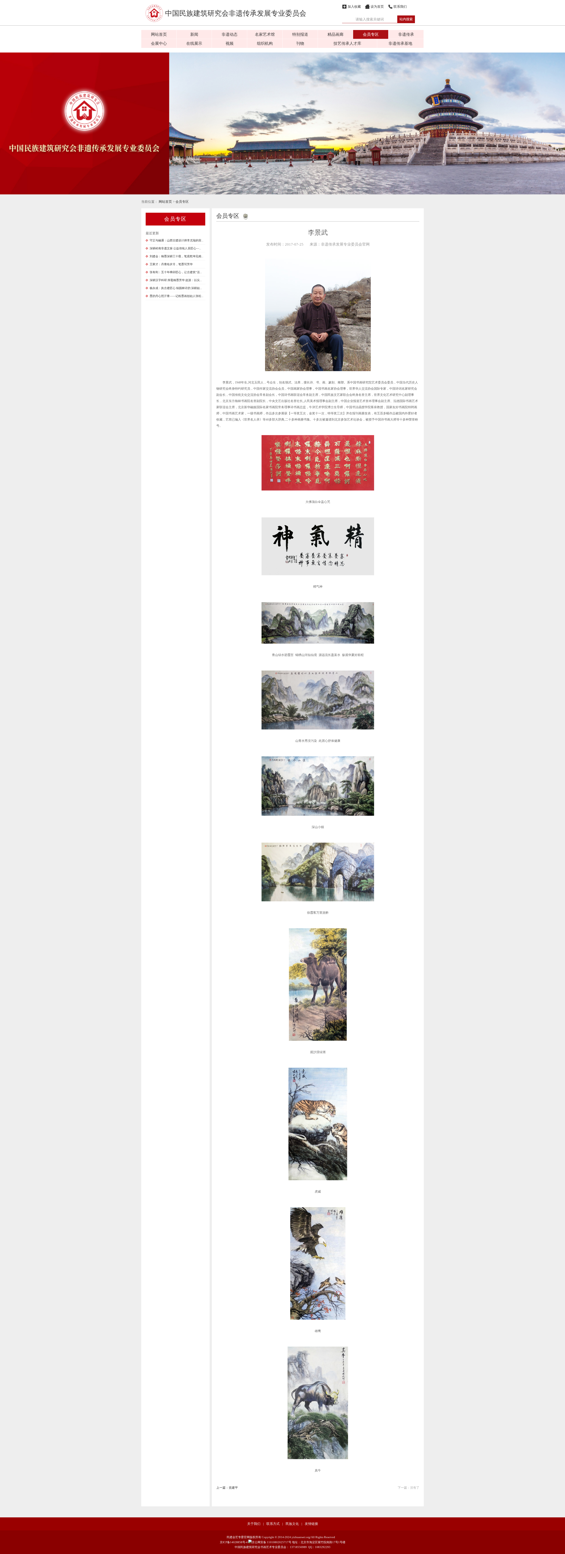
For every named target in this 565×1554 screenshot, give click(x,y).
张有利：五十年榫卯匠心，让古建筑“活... (176, 272)
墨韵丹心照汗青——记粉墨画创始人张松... (176, 296)
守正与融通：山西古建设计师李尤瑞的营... (176, 240)
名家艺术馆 (265, 34)
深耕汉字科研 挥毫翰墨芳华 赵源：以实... (176, 280)
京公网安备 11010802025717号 (271, 1542)
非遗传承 (406, 34)
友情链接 (311, 1524)
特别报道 (300, 34)
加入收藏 (354, 6)
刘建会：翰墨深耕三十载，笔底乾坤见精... (176, 256)
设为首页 (377, 6)
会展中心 (159, 43)
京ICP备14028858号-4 (234, 1542)
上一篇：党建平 (227, 1487)
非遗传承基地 (400, 43)
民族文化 (292, 1524)
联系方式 (273, 1524)
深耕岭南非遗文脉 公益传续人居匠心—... (175, 248)
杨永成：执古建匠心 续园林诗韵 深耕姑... (176, 288)
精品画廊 (335, 34)
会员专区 (371, 34)
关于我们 (253, 1524)
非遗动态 (229, 34)
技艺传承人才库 (347, 43)
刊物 (300, 43)
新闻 (194, 34)
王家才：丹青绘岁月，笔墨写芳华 (171, 264)
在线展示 (194, 43)
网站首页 (159, 34)
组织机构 (265, 43)
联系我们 (400, 6)
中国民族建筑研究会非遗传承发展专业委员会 (235, 13)
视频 (230, 43)
